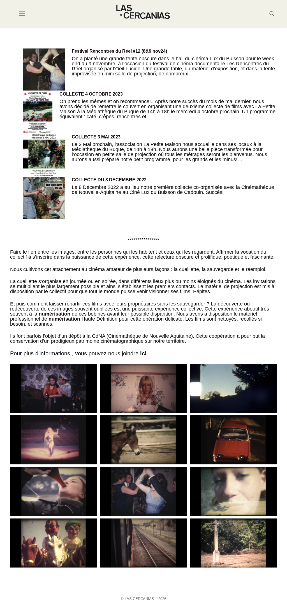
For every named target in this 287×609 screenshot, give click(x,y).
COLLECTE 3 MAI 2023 (96, 136)
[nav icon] (22, 13)
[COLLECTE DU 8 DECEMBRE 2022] (44, 198)
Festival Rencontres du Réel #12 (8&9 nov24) (119, 51)
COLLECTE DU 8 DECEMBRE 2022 (109, 179)
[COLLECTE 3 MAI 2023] (44, 155)
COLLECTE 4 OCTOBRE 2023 (91, 93)
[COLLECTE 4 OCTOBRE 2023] (37, 112)
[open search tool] (271, 13)
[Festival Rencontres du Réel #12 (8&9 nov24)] (44, 69)
